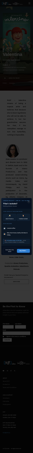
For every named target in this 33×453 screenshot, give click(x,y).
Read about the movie (10, 250)
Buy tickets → (23, 250)
